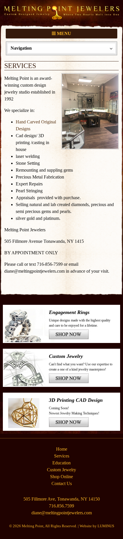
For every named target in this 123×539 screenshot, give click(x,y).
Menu (63, 33)
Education (61, 462)
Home (61, 449)
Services (61, 455)
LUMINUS (106, 526)
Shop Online (61, 476)
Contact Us (61, 483)
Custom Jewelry (61, 469)
